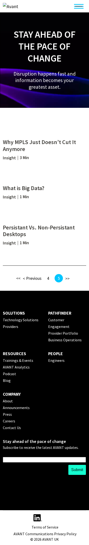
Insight (9, 158)
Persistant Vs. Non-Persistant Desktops (39, 231)
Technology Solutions (20, 319)
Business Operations (65, 339)
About (8, 401)
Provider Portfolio (63, 333)
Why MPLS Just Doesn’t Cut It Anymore (39, 145)
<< (18, 278)
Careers (9, 421)
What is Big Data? (23, 188)
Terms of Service (45, 527)
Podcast (9, 373)
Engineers (56, 360)
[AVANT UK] (23, 6)
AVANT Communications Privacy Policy (45, 533)
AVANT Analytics (16, 367)
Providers (10, 326)
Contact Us (12, 427)
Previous (34, 278)
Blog (7, 380)
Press (7, 414)
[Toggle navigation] (78, 6)
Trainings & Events (18, 360)
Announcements (16, 407)
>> (67, 278)
